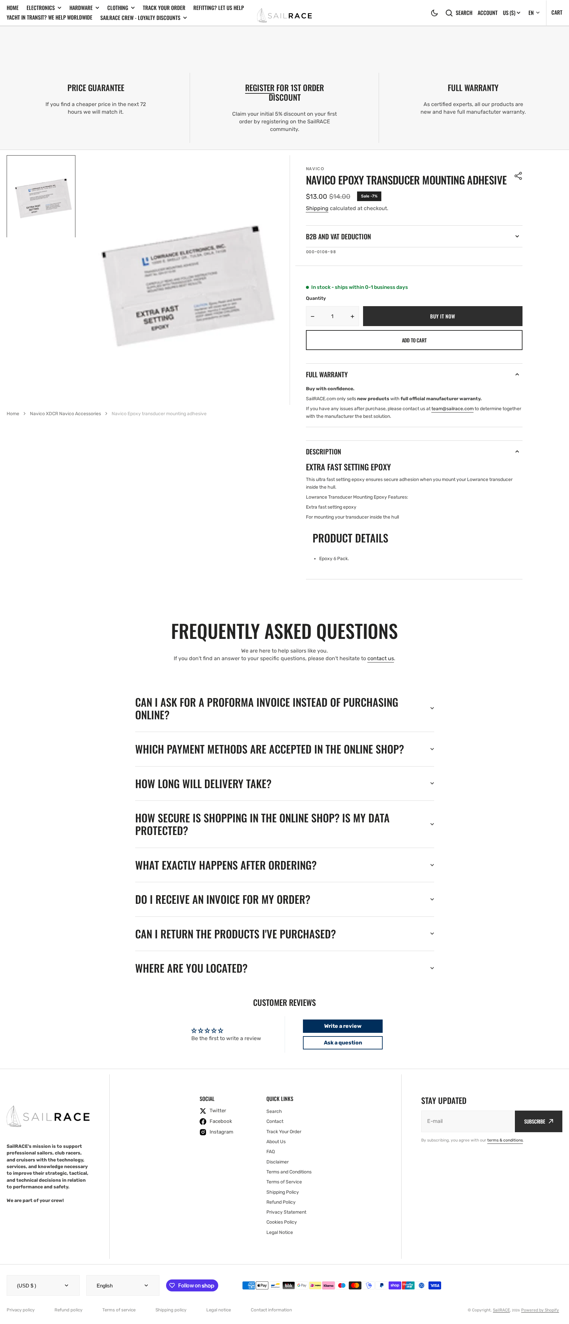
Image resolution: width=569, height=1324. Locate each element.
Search (464, 13)
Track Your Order (164, 8)
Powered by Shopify (540, 1310)
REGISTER (259, 87)
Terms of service (119, 1309)
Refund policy (68, 1309)
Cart (556, 12)
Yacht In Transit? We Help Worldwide (49, 17)
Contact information (271, 1309)
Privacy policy (21, 1309)
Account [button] (488, 13)
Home (13, 8)
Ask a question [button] (343, 1042)
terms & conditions (505, 1140)
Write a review (342, 1026)
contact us (380, 658)
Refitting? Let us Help (218, 8)
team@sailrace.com (452, 409)
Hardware (81, 8)
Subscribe (534, 1121)
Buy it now (442, 316)
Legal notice (218, 1309)
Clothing (117, 8)
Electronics (41, 8)
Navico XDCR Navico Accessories (65, 414)
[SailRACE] (284, 13)
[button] (434, 13)
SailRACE (501, 1310)
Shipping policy (170, 1309)
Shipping (317, 208)
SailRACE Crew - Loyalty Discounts (140, 18)
